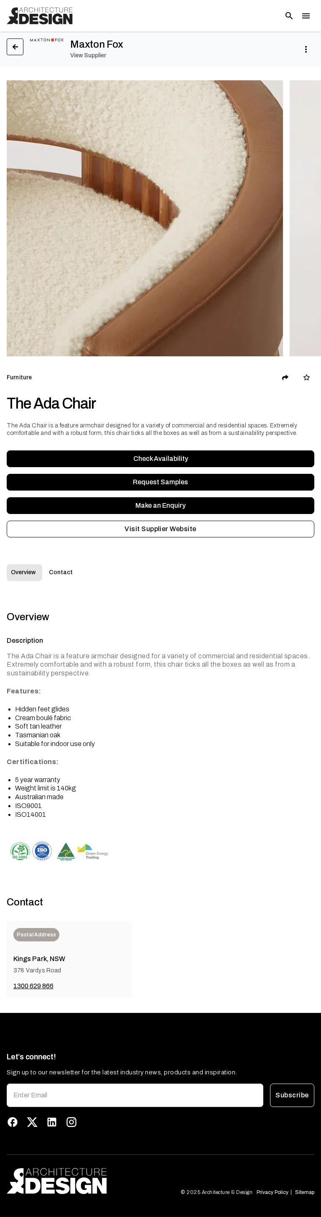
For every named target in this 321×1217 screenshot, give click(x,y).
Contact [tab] (61, 572)
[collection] (306, 377)
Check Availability (160, 458)
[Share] (285, 377)
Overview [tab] (23, 572)
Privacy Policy (272, 1192)
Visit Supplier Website (160, 528)
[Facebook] (12, 1122)
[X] (32, 1122)
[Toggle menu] (306, 16)
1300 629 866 (33, 985)
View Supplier (88, 55)
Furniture (19, 377)
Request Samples (160, 482)
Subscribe (291, 1095)
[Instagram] (71, 1122)
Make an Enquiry (160, 505)
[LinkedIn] (52, 1122)
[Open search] (289, 16)
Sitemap (304, 1192)
